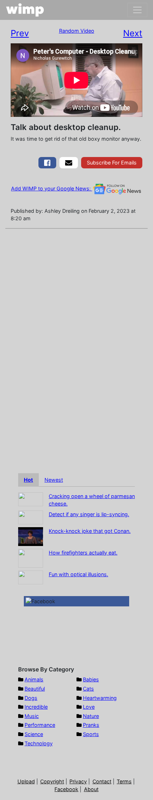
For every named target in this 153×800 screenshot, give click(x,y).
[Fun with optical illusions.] (30, 577)
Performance (40, 725)
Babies (91, 679)
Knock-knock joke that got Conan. (90, 531)
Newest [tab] (53, 480)
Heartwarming (100, 698)
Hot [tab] (28, 480)
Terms (124, 781)
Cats (88, 689)
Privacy (78, 781)
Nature (91, 716)
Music (32, 716)
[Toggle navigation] (137, 10)
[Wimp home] (25, 10)
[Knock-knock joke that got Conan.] (30, 536)
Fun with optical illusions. (78, 574)
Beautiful (35, 689)
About (91, 789)
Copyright (52, 781)
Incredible (36, 707)
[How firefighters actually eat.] (30, 558)
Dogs (31, 698)
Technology (39, 743)
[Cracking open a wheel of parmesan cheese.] (30, 499)
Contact (102, 781)
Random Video (76, 31)
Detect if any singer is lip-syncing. (89, 514)
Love (89, 707)
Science (34, 734)
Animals (34, 679)
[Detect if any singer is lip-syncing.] (30, 517)
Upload (26, 781)
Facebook (66, 789)
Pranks (91, 725)
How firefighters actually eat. (83, 553)
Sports (91, 734)
